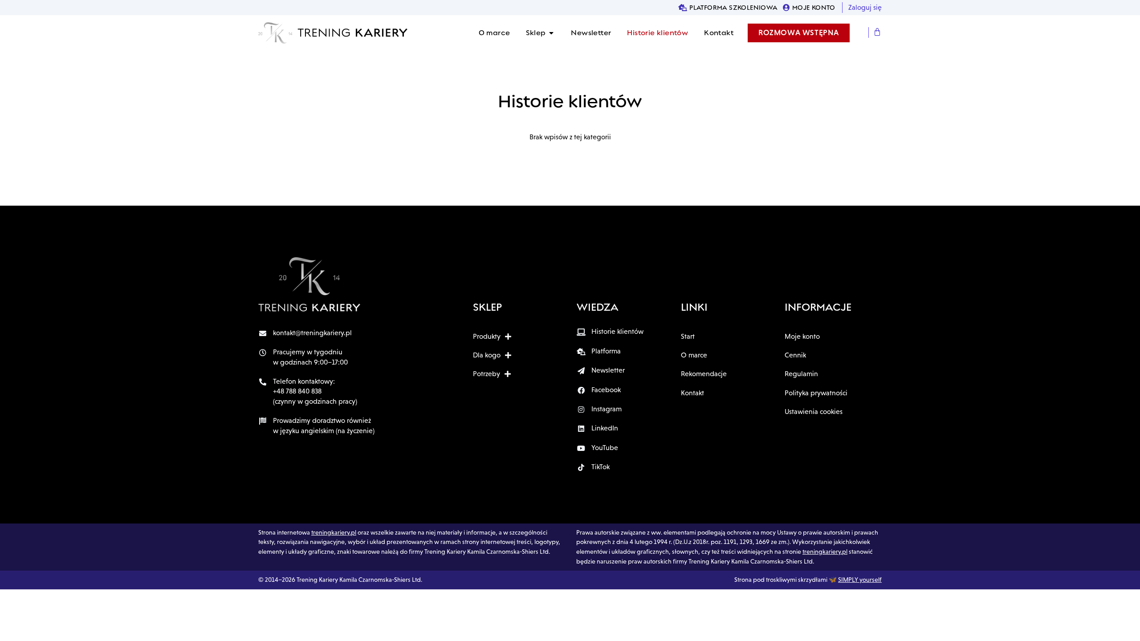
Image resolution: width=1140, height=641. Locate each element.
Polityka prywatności (816, 393)
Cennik (795, 355)
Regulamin (801, 373)
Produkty (487, 336)
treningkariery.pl (333, 532)
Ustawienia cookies (814, 411)
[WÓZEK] (877, 32)
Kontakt (692, 393)
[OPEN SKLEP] (551, 33)
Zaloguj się (865, 7)
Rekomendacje (704, 373)
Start (688, 336)
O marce (694, 355)
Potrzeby (486, 373)
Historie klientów (570, 101)
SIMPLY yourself (860, 579)
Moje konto (802, 336)
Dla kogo (487, 355)
